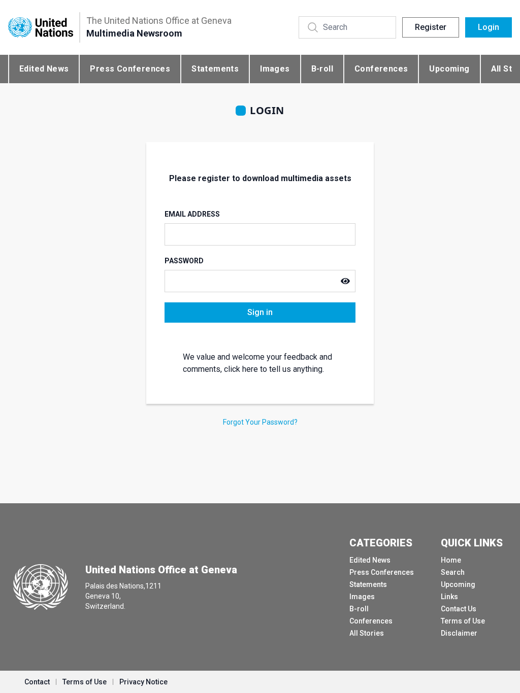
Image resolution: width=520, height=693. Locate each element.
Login (488, 27)
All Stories (366, 633)
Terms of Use (463, 621)
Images (274, 69)
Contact (37, 682)
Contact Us (458, 609)
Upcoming (449, 69)
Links (449, 597)
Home (451, 560)
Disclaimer (459, 633)
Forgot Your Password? (260, 422)
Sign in (260, 312)
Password (184, 261)
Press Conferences (130, 69)
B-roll (322, 69)
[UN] (40, 27)
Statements (215, 69)
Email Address (192, 214)
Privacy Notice (143, 682)
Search (453, 572)
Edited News (44, 69)
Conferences (381, 69)
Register (430, 27)
